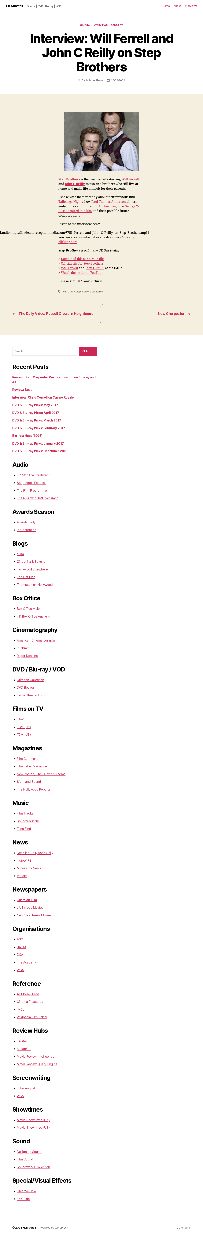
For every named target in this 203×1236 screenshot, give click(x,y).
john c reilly (69, 291)
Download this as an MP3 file (82, 259)
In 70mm (23, 648)
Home (166, 5)
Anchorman (107, 206)
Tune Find (24, 829)
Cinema (85, 25)
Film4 (21, 719)
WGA (20, 970)
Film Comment (27, 759)
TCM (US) (24, 734)
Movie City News (29, 868)
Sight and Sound (29, 782)
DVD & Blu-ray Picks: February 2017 (38, 428)
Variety (22, 876)
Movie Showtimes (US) (33, 1127)
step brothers (83, 291)
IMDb (21, 1009)
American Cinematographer (37, 640)
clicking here (67, 242)
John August (26, 1088)
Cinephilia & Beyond (31, 561)
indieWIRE (24, 860)
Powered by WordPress (53, 1227)
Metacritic (24, 1049)
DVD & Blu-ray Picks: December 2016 (39, 451)
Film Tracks (25, 813)
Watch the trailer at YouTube (82, 273)
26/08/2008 (118, 80)
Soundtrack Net (28, 821)
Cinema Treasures (30, 1002)
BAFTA (21, 947)
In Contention (26, 530)
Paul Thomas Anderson (108, 202)
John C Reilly (75, 184)
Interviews (191, 5)
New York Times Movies (34, 915)
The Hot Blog (26, 577)
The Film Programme (32, 490)
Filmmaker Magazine (32, 766)
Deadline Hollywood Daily (35, 853)
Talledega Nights (70, 202)
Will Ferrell (130, 179)
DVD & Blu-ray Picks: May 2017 (35, 405)
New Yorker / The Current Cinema (41, 774)
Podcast (117, 25)
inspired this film (79, 211)
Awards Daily (26, 522)
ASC (20, 939)
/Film (20, 554)
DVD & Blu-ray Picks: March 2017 (36, 420)
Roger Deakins (27, 656)
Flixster (22, 1041)
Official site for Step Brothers (82, 264)
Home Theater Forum (32, 695)
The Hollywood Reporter (34, 789)
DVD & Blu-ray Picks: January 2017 (38, 443)
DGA (20, 954)
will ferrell (97, 291)
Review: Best (22, 390)
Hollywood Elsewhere (32, 569)
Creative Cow (26, 1191)
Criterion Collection (30, 680)
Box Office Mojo (28, 609)
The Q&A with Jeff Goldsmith (37, 498)
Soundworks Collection (33, 1167)
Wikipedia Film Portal (32, 1017)
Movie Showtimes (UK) (33, 1120)
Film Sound (25, 1159)
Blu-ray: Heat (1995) (27, 436)
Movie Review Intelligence (35, 1056)
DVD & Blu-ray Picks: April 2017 (35, 413)
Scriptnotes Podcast (31, 483)
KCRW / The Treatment (33, 475)
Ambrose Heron (94, 80)
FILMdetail (14, 6)
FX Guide (23, 1199)
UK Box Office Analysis (33, 616)
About (177, 5)
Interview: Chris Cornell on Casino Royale (43, 397)
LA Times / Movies (30, 907)
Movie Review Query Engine (37, 1064)
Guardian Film (27, 900)
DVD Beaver (25, 687)
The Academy (27, 962)
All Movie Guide (28, 994)
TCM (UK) (24, 727)
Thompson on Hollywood (35, 585)
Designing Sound (29, 1152)
